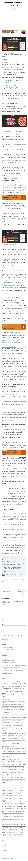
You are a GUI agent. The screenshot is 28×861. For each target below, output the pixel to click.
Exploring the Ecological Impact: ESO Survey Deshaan (21, 591)
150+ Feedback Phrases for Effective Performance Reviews (13, 811)
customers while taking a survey (10, 190)
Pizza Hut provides (13, 518)
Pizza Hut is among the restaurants (10, 138)
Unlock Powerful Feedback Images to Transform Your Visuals (14, 806)
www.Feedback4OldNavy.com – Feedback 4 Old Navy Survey (14, 665)
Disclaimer (4, 847)
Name (3, 619)
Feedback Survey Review (14, 3)
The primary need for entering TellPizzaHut (13, 565)
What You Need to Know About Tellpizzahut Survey (13, 563)
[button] (23, 560)
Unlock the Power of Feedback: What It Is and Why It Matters (14, 753)
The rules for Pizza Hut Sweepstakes (12, 568)
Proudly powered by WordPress (7, 858)
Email (3, 624)
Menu (14, 8)
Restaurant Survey (15, 579)
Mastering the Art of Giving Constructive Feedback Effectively (14, 732)
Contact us (4, 845)
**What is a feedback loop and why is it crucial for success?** (14, 801)
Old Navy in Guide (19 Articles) (8, 649)
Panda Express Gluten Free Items (8, 659)
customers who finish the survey (12, 335)
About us (3, 844)
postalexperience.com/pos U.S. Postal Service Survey (12, 670)
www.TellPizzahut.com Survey (9, 561)
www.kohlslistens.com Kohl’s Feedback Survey (11, 667)
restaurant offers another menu (14, 71)
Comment (4, 604)
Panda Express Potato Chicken (8, 660)
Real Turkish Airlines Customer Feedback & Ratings (12, 787)
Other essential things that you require (13, 567)
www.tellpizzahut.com (14, 501)
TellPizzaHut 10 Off (7, 575)
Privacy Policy (4, 848)
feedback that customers (9, 202)
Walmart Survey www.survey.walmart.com (10, 668)
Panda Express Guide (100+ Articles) (9, 650)
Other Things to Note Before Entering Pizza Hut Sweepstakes (12, 570)
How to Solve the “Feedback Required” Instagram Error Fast (14, 751)
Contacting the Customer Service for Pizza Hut (12, 574)
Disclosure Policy (5, 850)
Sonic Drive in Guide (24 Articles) (8, 647)
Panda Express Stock (6, 672)
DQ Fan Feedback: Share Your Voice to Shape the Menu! (13, 822)
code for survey (11, 259)
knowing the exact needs (10, 173)
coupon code (18, 476)
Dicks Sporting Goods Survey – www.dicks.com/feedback (13, 663)
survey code (19, 468)
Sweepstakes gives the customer (9, 347)
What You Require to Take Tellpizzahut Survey (12, 564)
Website (3, 630)
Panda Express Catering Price (7, 673)
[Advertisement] (14, 19)
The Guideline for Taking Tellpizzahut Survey (12, 573)
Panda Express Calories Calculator (8, 662)
